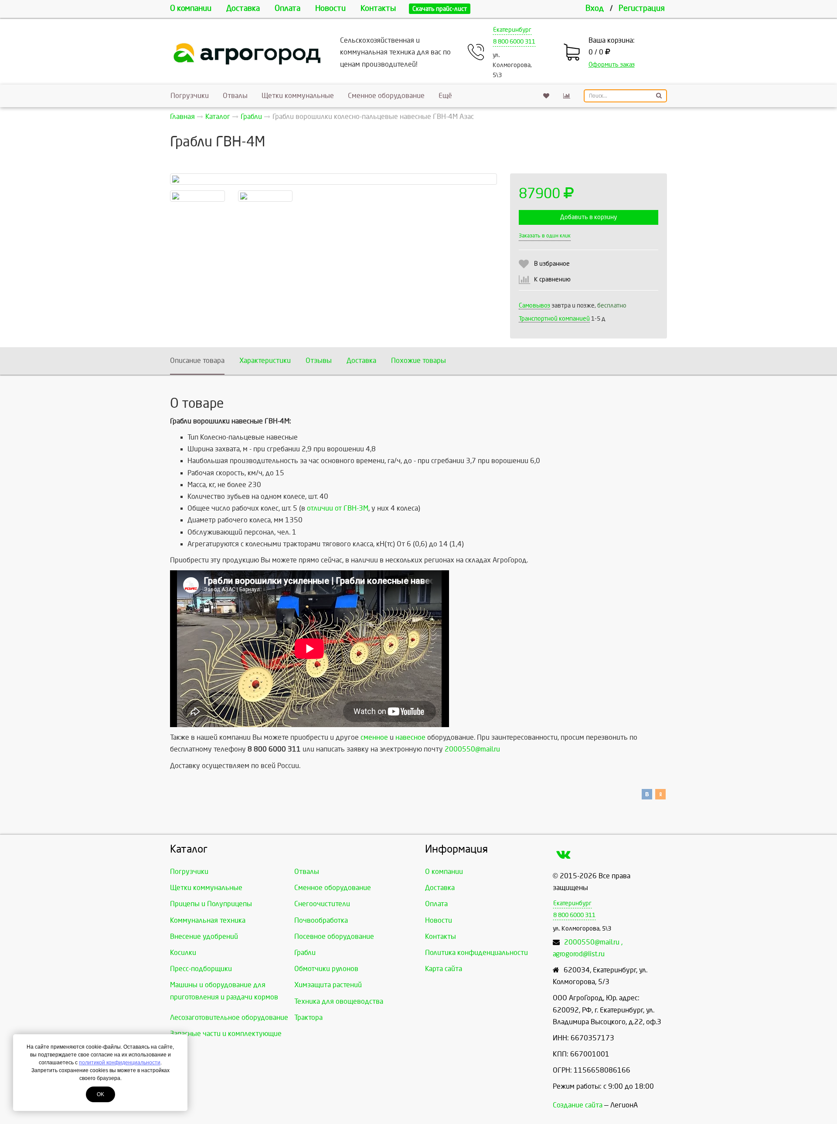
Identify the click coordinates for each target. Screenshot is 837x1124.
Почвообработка (321, 920)
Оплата (287, 8)
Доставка (243, 8)
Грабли (305, 952)
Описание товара (197, 360)
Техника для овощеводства (338, 1001)
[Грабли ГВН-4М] (265, 196)
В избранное (552, 264)
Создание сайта (577, 1105)
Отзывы (319, 360)
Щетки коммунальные (298, 95)
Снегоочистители (322, 903)
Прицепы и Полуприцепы (211, 903)
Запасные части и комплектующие (226, 1033)
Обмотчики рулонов (326, 968)
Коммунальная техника (207, 920)
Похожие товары (418, 360)
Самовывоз (534, 305)
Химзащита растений (328, 985)
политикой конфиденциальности (119, 1063)
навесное (410, 737)
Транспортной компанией (554, 318)
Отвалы (235, 95)
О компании (190, 8)
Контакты (378, 8)
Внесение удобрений (204, 936)
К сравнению (552, 279)
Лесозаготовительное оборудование (229, 1017)
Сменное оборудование (386, 95)
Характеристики (265, 360)
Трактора (308, 1017)
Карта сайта (443, 968)
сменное (374, 737)
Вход (594, 8)
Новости (330, 8)
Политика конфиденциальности (476, 952)
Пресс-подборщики (201, 968)
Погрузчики (189, 95)
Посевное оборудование (334, 936)
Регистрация (642, 8)
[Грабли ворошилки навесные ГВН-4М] (333, 179)
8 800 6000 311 (514, 41)
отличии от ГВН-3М (337, 508)
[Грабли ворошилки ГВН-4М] (197, 196)
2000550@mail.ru (472, 749)
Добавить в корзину (588, 217)
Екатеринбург (512, 30)
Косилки (183, 952)
